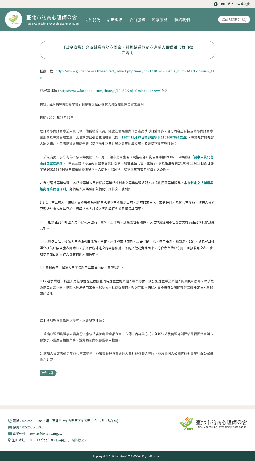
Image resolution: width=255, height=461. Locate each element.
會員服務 (137, 19)
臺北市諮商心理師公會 (51, 17)
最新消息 (115, 19)
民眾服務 (160, 19)
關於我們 (93, 19)
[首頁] (15, 19)
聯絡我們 (182, 19)
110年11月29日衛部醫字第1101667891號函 (154, 137)
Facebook (216, 4)
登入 (231, 3)
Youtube (223, 4)
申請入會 (243, 3)
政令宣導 (47, 372)
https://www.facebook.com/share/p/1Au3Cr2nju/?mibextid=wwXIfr (112, 90)
